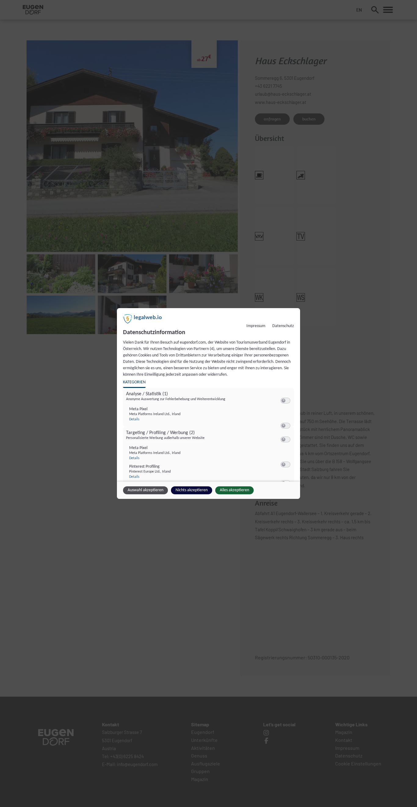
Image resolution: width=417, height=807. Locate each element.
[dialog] (208, 403)
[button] (283, 401)
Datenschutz (283, 326)
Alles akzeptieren (234, 490)
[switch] (285, 400)
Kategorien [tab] (134, 382)
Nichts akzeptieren (192, 490)
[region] (209, 436)
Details (134, 419)
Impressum (255, 326)
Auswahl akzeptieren (145, 490)
